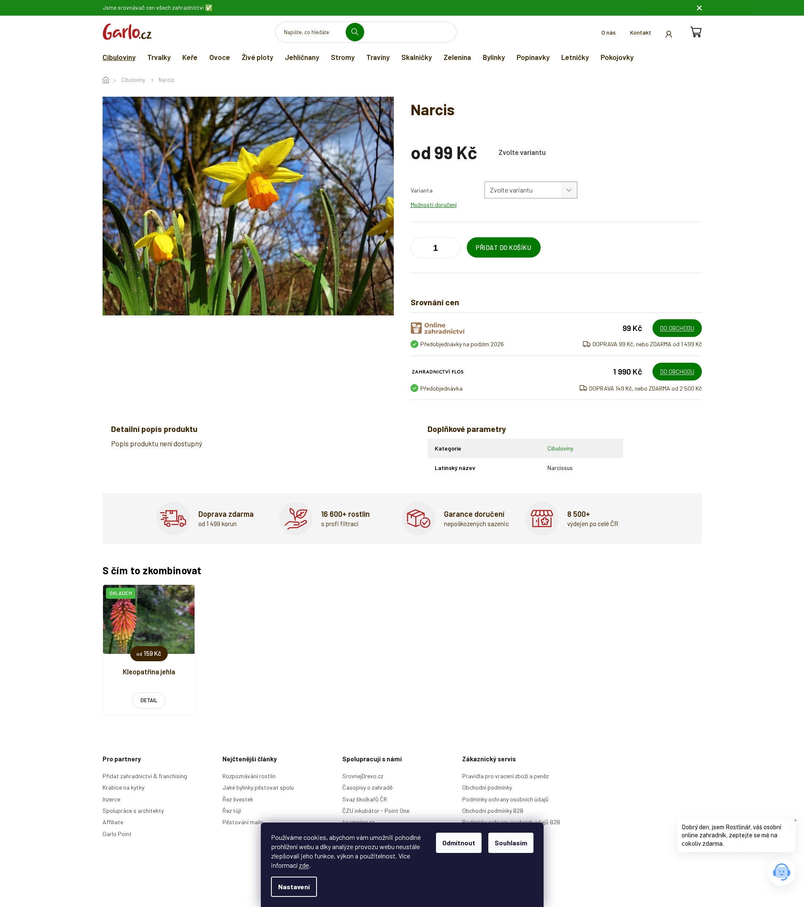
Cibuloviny (560, 448)
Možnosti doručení (434, 204)
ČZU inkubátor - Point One (375, 810)
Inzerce (111, 799)
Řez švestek (237, 799)
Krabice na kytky (123, 787)
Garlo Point (117, 833)
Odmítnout (458, 843)
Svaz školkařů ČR (364, 799)
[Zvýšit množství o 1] (419, 249)
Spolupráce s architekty (133, 810)
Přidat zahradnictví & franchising (145, 775)
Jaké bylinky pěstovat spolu (258, 787)
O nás (608, 32)
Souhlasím (511, 843)
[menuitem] (119, 57)
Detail (149, 700)
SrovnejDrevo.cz (362, 775)
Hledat (358, 31)
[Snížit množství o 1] (452, 249)
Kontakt (640, 32)
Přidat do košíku (503, 247)
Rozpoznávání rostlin (249, 775)
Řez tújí (231, 810)
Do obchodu (677, 327)
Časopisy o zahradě (367, 787)
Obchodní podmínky (487, 787)
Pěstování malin (242, 822)
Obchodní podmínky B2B (492, 810)
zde (304, 865)
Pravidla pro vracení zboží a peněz (505, 775)
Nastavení (294, 887)
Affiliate (113, 822)
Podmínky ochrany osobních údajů (505, 799)
